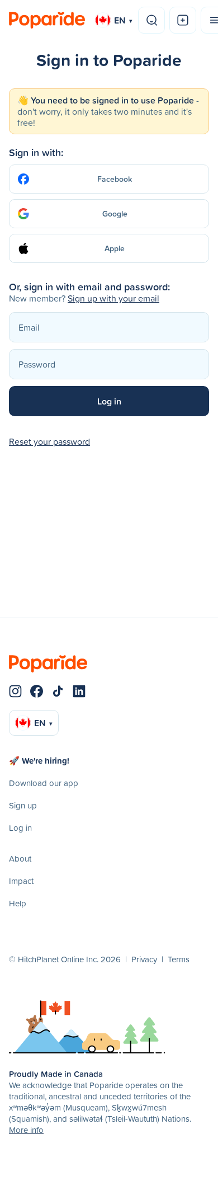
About (20, 858)
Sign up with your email (113, 298)
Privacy (144, 959)
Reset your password (49, 441)
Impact (21, 881)
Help (17, 903)
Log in (20, 828)
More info (26, 1130)
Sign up (23, 805)
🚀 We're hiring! (39, 760)
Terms (178, 959)
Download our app (43, 783)
